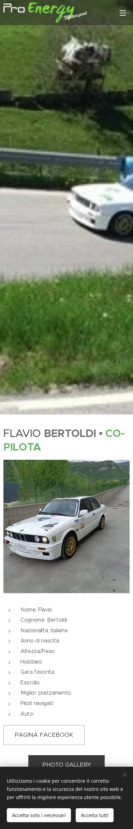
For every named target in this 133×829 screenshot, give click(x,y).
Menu (123, 12)
